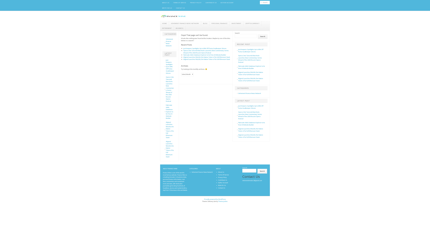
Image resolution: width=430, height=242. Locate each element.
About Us (165, 2)
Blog (205, 23)
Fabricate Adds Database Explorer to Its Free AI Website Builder (169, 111)
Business (179, 28)
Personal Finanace (219, 23)
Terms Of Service (179, 2)
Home (164, 23)
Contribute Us (211, 2)
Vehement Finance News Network (185, 23)
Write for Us (167, 8)
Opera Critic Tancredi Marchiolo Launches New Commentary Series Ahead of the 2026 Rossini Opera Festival (170, 89)
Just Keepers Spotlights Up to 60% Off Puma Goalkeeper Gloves (170, 66)
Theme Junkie (222, 201)
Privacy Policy (195, 2)
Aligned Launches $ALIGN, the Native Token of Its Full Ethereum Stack (170, 130)
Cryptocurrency (252, 23)
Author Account (227, 2)
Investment (236, 23)
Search (237, 33)
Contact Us (180, 8)
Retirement (167, 28)
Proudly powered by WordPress (215, 199)
